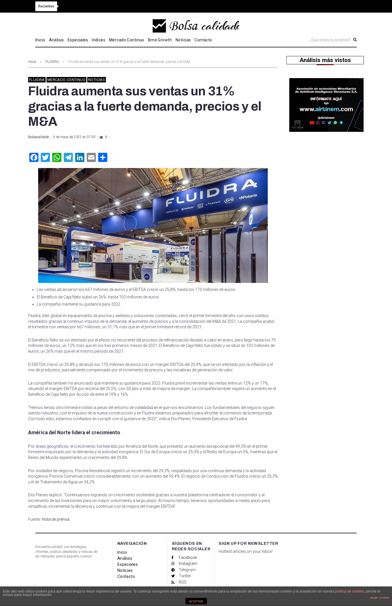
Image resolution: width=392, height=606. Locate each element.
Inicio (32, 62)
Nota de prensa (55, 519)
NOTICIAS (96, 80)
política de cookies (349, 591)
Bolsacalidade (38, 137)
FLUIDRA (52, 62)
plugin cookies (379, 597)
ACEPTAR (196, 601)
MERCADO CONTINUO (66, 80)
